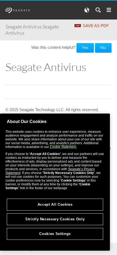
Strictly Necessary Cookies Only (55, 219)
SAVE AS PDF (96, 25)
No (103, 47)
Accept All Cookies (55, 204)
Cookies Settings (55, 234)
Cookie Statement (63, 147)
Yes (85, 47)
